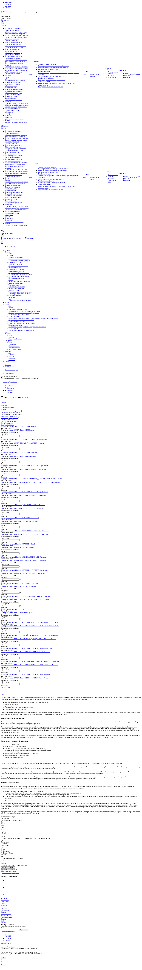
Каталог (11, 255)
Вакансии (4, 905)
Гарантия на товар (7, 917)
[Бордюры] (16, 112)
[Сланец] (16, 75)
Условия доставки (7, 915)
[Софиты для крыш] (16, 39)
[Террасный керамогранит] (16, 89)
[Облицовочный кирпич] (16, 42)
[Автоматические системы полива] (16, 120)
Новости (3, 903)
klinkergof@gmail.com (10, 382)
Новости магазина (9, 928)
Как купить (12, 344)
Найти (3, 958)
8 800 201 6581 (5, 16)
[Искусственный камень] (16, 56)
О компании (5, 900)
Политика (4, 908)
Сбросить (11, 867)
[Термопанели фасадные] (16, 93)
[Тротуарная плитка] (16, 49)
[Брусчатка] (16, 115)
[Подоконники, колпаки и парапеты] (16, 64)
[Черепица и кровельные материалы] (16, 100)
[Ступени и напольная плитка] (16, 46)
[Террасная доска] (16, 86)
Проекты (11, 337)
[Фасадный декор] (16, 96)
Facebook (8, 4)
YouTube (7, 7)
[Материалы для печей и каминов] (16, 68)
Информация (5, 910)
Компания (12, 354)
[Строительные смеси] (16, 108)
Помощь (3, 912)
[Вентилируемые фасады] (16, 53)
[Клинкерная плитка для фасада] (16, 32)
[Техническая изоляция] (16, 82)
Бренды (3, 922)
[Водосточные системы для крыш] (16, 35)
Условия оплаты (6, 914)
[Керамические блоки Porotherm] (16, 60)
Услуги (11, 307)
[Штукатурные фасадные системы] (16, 105)
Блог (2, 921)
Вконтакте (8, 2)
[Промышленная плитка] (16, 72)
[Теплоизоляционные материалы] (16, 79)
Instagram (8, 6)
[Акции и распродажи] (16, 28)
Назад (10, 254)
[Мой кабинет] (2, 229)
